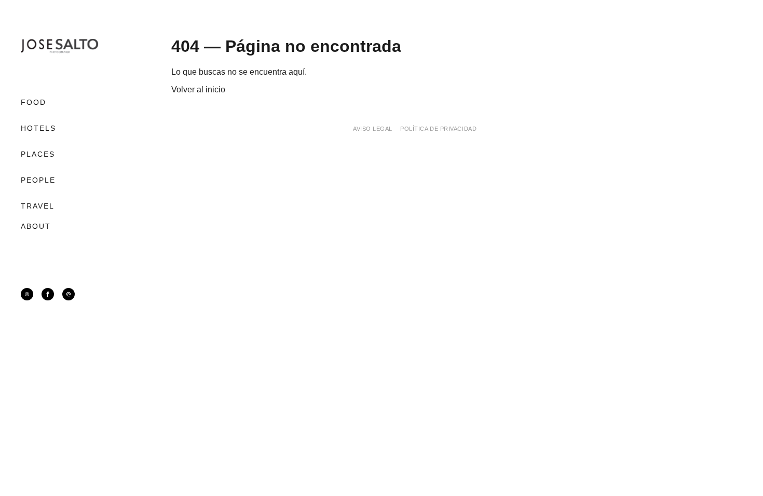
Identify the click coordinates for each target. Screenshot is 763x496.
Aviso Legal (372, 129)
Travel (38, 206)
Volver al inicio (198, 89)
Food (33, 102)
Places (38, 154)
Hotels (39, 128)
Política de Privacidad (438, 129)
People (38, 180)
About (36, 226)
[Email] (68, 294)
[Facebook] (48, 294)
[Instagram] (27, 294)
